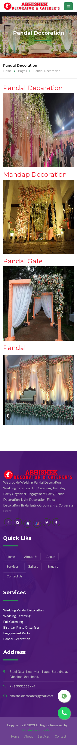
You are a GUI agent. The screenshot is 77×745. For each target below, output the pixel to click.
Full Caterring (13, 622)
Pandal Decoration (16, 639)
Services (13, 566)
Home (7, 71)
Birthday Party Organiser (21, 627)
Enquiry (52, 566)
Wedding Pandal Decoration (23, 610)
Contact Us (14, 576)
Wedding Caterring (17, 616)
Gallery (33, 566)
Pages (22, 71)
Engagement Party (16, 633)
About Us (30, 557)
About (28, 736)
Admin (50, 557)
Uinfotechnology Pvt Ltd (38, 730)
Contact (60, 736)
